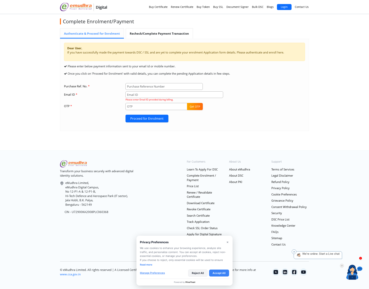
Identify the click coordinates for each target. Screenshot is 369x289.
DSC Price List (280, 219)
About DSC (236, 175)
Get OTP (195, 106)
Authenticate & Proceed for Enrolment (92, 33)
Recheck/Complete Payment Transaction (159, 33)
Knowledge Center (283, 225)
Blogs (270, 7)
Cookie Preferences (284, 194)
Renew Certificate (182, 7)
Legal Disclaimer (282, 175)
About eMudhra (239, 169)
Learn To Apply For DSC (202, 169)
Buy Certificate (158, 7)
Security (276, 213)
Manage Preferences (152, 272)
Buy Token (203, 7)
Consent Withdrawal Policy (289, 207)
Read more (146, 264)
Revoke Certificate (198, 209)
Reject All (198, 273)
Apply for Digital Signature (204, 234)
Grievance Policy (282, 200)
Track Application (198, 222)
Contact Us (302, 7)
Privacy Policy (280, 188)
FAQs (274, 232)
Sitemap (276, 238)
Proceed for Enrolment (147, 118)
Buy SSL (218, 7)
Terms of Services (282, 169)
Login (284, 7)
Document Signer (237, 7)
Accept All (219, 273)
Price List (193, 186)
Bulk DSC (257, 7)
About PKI (235, 182)
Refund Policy (280, 182)
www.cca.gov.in (70, 274)
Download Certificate (200, 203)
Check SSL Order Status (202, 228)
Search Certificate (198, 215)
